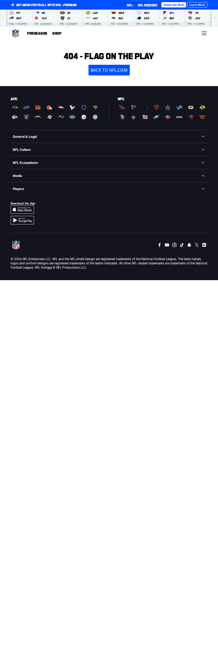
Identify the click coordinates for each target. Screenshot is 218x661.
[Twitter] (197, 245)
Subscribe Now (174, 4)
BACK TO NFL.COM (109, 70)
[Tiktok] (182, 245)
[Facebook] (159, 245)
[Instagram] (174, 245)
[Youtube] (167, 245)
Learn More (197, 4)
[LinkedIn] (204, 245)
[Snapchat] (189, 245)
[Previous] (3, 18)
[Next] (215, 18)
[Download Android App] (22, 220)
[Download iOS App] (22, 209)
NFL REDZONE (147, 5)
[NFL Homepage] (15, 33)
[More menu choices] (204, 33)
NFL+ (130, 5)
